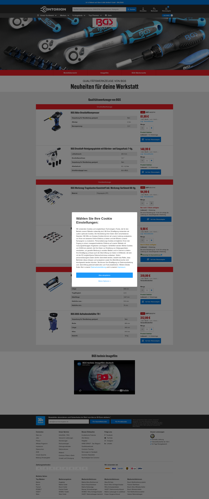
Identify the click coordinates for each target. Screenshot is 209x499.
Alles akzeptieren (104, 275)
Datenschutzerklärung (98, 267)
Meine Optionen (104, 281)
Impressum (121, 267)
